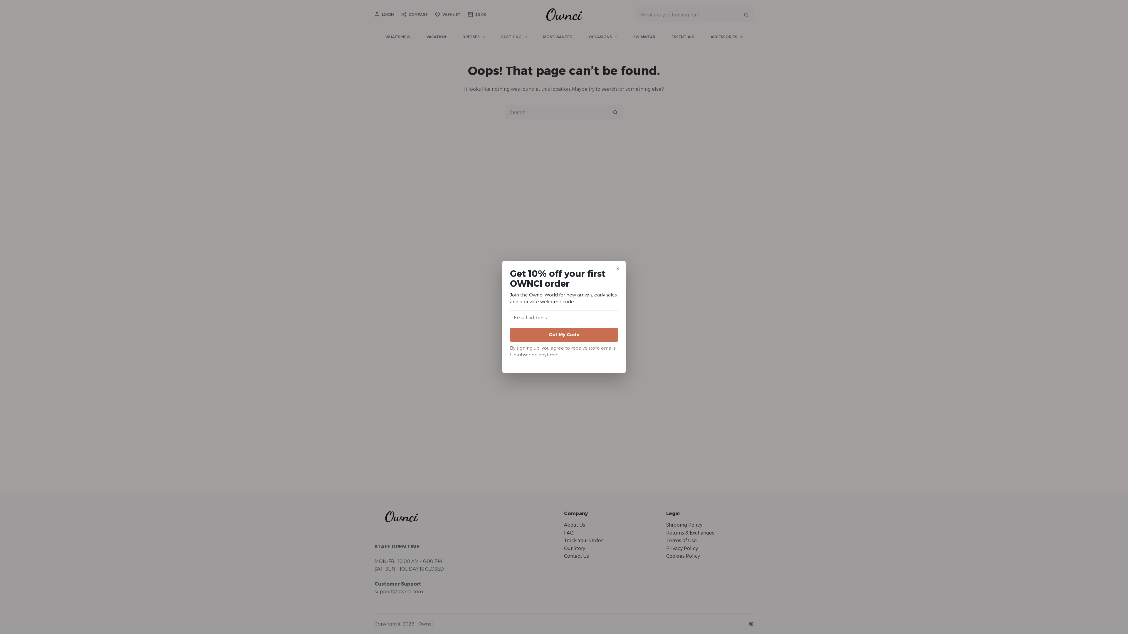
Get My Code (564, 334)
